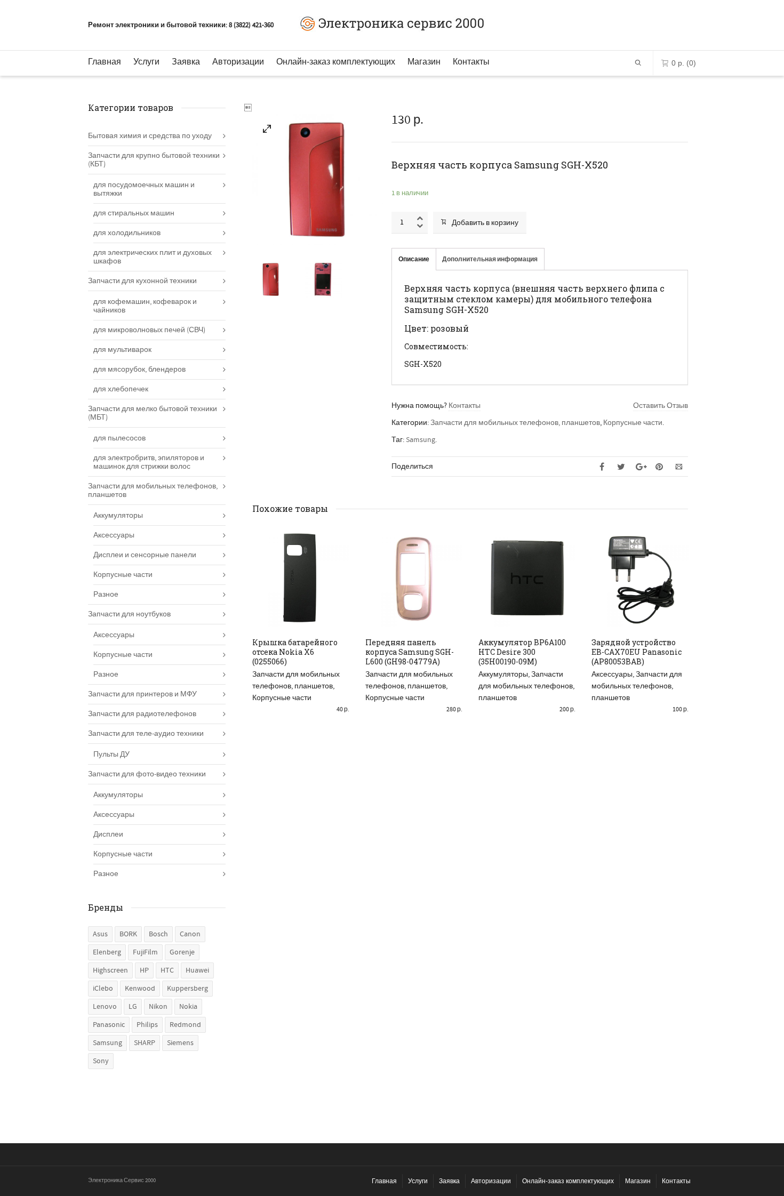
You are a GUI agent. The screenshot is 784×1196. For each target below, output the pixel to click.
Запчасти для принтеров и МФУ (142, 694)
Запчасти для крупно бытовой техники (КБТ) (154, 160)
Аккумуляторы (503, 674)
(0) (683, 63)
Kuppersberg (187, 988)
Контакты (471, 61)
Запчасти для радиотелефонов (142, 714)
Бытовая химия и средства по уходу (150, 136)
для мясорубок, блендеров (139, 369)
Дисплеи (108, 834)
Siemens (180, 1043)
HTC (167, 970)
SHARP (144, 1043)
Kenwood (140, 988)
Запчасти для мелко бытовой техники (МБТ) (152, 413)
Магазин (424, 61)
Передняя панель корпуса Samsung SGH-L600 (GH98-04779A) (409, 652)
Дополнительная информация (490, 259)
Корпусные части (632, 423)
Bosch (158, 934)
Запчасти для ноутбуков (129, 614)
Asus (100, 934)
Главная (104, 61)
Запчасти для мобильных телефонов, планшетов (515, 423)
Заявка (186, 61)
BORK (128, 934)
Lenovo (105, 1007)
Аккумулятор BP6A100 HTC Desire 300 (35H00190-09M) (522, 652)
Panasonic (109, 1025)
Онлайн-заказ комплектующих (335, 61)
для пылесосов (119, 438)
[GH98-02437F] (267, 131)
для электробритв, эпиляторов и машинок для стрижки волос (148, 462)
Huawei (197, 970)
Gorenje (182, 952)
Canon (190, 934)
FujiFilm (145, 952)
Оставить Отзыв (660, 406)
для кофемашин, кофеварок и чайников (145, 306)
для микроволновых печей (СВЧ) (149, 330)
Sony (101, 1061)
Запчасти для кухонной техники (142, 281)
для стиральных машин (133, 213)
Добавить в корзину (485, 223)
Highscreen (110, 970)
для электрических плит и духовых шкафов (152, 257)
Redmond (185, 1025)
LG (133, 1007)
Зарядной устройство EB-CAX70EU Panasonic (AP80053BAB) (636, 652)
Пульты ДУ (111, 754)
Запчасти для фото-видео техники (147, 774)
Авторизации (238, 61)
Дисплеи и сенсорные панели (144, 555)
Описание (413, 259)
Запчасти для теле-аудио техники (146, 734)
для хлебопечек (120, 389)
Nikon (158, 1007)
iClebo (103, 988)
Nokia (188, 1007)
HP (144, 970)
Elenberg (107, 952)
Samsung (420, 440)
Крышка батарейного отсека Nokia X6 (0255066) (295, 652)
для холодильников (127, 233)
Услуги (146, 61)
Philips (147, 1025)
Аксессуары (612, 674)
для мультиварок (122, 350)
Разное (105, 594)
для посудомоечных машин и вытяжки (144, 189)
